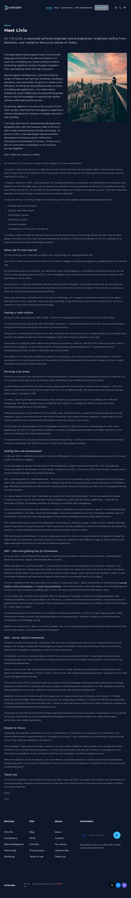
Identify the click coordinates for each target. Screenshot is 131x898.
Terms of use (36, 856)
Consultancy (67, 7)
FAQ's (32, 838)
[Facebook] (118, 885)
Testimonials (62, 850)
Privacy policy (36, 850)
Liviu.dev (9, 885)
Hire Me (102, 7)
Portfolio (34, 844)
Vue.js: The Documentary (49, 586)
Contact (59, 838)
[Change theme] (120, 8)
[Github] (125, 8)
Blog (56, 7)
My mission (61, 844)
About (49, 7)
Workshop (9, 856)
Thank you (60, 856)
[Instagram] (124, 885)
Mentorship (10, 850)
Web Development (83, 7)
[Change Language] (116, 8)
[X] (112, 885)
